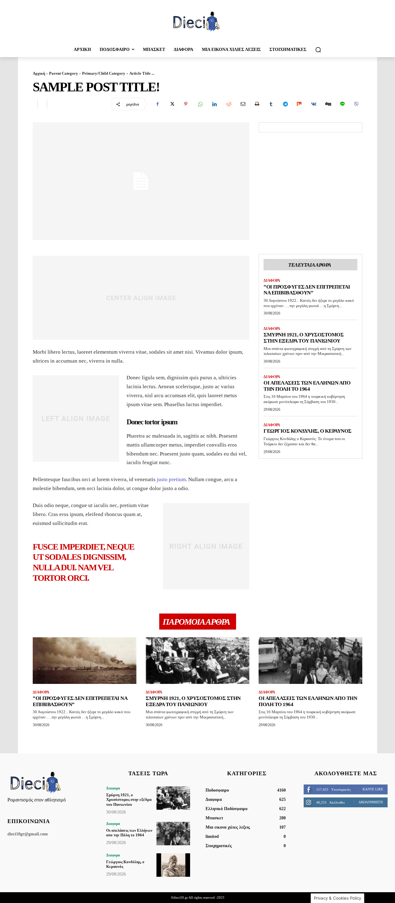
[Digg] (328, 104)
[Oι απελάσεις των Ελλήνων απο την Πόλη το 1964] (310, 660)
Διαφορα (272, 280)
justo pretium (171, 479)
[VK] (313, 104)
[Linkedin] (214, 104)
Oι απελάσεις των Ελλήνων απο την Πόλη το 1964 (307, 386)
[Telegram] (285, 104)
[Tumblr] (271, 104)
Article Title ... (141, 73)
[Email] (242, 104)
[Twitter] (171, 104)
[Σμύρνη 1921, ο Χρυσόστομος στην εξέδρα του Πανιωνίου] (197, 660)
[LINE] (342, 104)
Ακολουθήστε (371, 802)
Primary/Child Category (103, 73)
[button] (318, 49)
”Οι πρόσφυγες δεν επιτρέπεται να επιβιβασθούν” (307, 290)
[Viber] (356, 104)
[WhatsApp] (200, 104)
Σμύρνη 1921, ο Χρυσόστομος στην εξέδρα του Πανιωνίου (303, 338)
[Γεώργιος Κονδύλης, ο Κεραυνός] (173, 865)
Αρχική (39, 73)
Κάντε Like (373, 789)
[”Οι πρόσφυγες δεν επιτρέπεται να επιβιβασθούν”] (84, 660)
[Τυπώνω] (257, 104)
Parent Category (63, 73)
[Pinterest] (186, 104)
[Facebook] (157, 104)
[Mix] (299, 104)
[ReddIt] (228, 104)
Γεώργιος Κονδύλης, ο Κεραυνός (307, 431)
